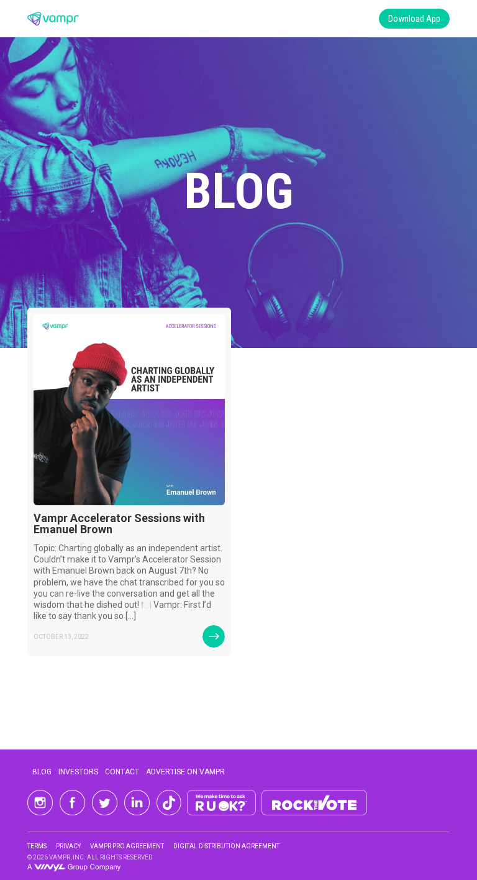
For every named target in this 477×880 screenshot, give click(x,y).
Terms (37, 846)
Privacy (68, 846)
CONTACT (122, 772)
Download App (414, 19)
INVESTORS (78, 772)
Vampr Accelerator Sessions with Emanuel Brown (119, 523)
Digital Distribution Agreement (226, 846)
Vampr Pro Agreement (127, 846)
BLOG (42, 772)
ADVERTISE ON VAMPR (185, 772)
